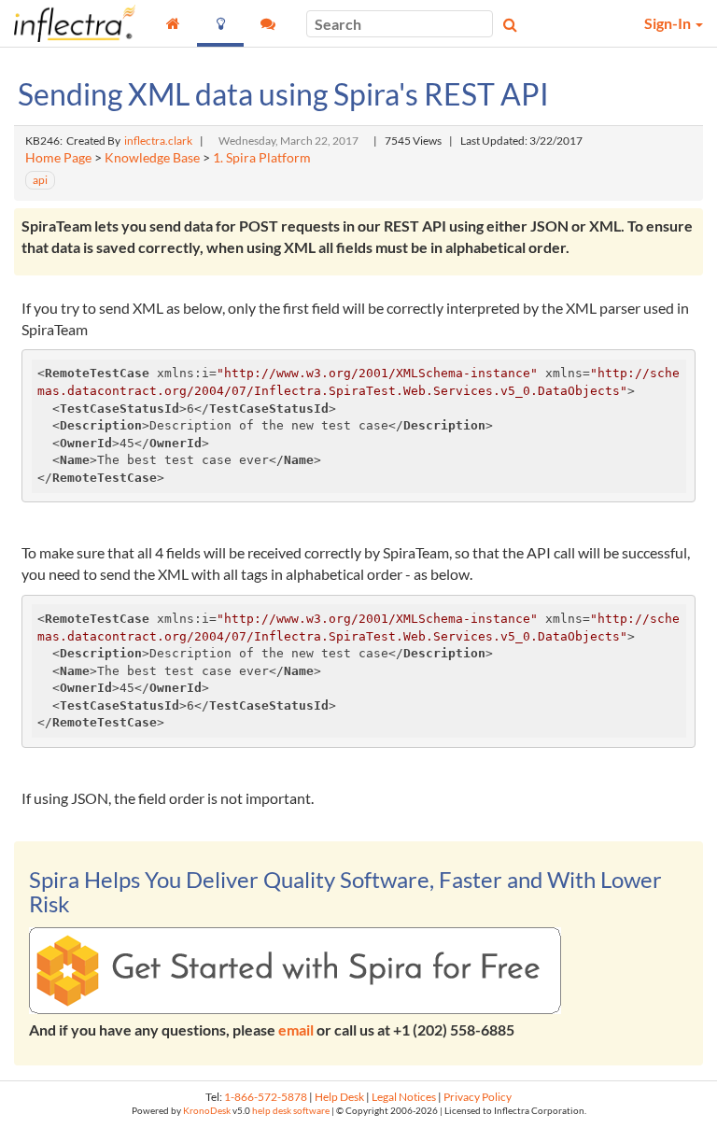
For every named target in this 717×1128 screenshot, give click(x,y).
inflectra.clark (158, 140)
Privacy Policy (477, 1097)
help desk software (291, 1111)
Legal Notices (404, 1097)
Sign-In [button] (669, 23)
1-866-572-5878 (265, 1097)
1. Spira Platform (262, 157)
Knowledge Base (152, 157)
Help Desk (339, 1097)
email (296, 1029)
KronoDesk (207, 1111)
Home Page (58, 157)
